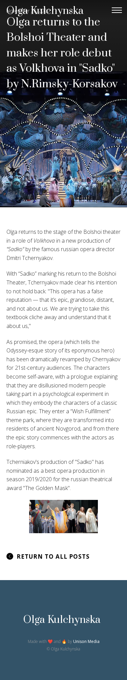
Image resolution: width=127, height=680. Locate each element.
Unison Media (86, 641)
